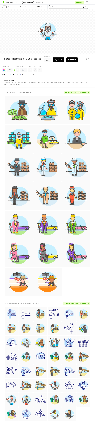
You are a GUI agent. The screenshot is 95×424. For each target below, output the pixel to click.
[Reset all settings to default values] (40, 70)
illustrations (28, 2)
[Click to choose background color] (35, 70)
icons (18, 2)
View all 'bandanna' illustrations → (77, 303)
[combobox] (65, 7)
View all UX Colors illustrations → (77, 92)
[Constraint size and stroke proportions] (14, 68)
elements (39, 2)
